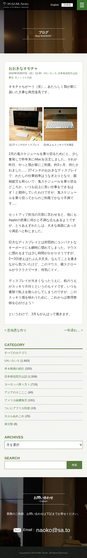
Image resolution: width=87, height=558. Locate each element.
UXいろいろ (50, 73)
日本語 (67, 4)
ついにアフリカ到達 (17, 408)
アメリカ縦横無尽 (15, 400)
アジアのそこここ (15, 392)
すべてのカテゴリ (15, 352)
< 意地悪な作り (15, 330)
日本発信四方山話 (67, 73)
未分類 (8, 424)
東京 (11, 77)
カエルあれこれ (14, 416)
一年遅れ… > (73, 330)
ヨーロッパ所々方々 (17, 384)
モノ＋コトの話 (23, 77)
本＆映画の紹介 (14, 368)
